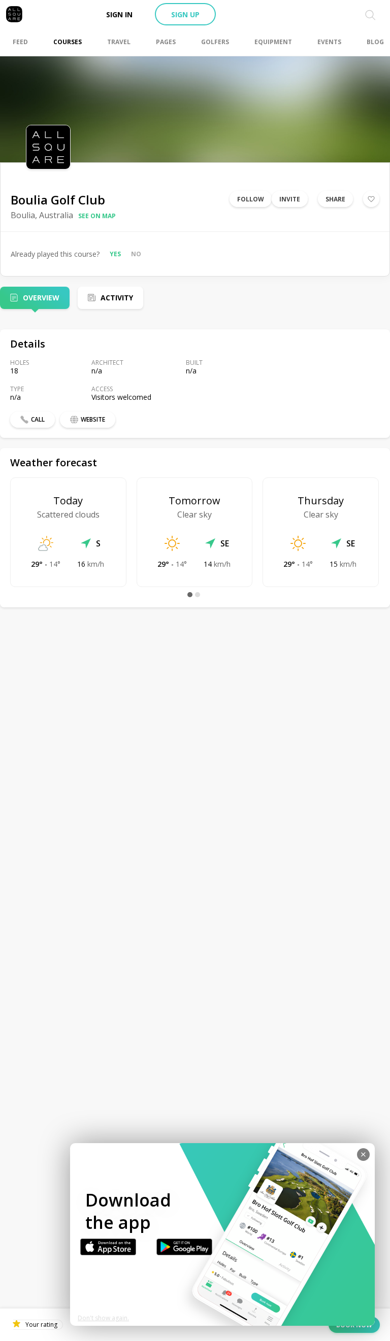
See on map (97, 216)
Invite (289, 199)
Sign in (119, 14)
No (136, 254)
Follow (250, 199)
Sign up (185, 14)
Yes (115, 254)
